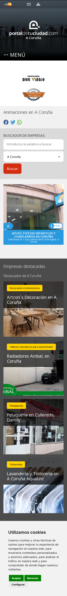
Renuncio (32, 578)
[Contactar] (29, 4)
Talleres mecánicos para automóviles (31, 347)
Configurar (18, 584)
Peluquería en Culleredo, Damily (30, 417)
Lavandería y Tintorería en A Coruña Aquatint (33, 476)
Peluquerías (16, 405)
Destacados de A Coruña (22, 276)
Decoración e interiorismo (24, 288)
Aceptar (16, 578)
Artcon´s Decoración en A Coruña (32, 299)
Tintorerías (16, 464)
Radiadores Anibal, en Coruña (28, 358)
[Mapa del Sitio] (38, 4)
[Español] (7, 4)
